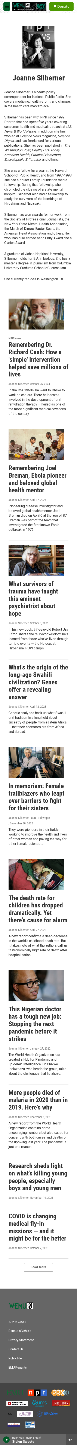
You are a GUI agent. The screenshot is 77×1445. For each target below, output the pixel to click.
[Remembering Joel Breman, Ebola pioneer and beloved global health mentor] (36, 444)
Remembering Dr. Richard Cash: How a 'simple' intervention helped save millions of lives (38, 359)
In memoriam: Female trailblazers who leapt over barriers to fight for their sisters (36, 797)
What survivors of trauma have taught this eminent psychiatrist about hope (33, 598)
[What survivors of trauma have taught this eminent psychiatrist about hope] (36, 560)
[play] (6, 1440)
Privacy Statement (21, 1340)
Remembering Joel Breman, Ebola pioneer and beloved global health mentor (38, 479)
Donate (63, 6)
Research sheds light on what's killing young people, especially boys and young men (38, 1177)
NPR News (15, 338)
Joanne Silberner (19, 384)
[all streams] (71, 1439)
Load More (38, 1267)
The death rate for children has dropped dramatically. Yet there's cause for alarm (38, 909)
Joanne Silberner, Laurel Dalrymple (29, 817)
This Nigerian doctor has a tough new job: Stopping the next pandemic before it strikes (35, 1024)
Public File (15, 1358)
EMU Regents (18, 1367)
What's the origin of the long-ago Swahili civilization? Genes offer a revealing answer (38, 682)
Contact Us (16, 1349)
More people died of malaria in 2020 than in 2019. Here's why (38, 1100)
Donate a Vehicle (20, 1331)
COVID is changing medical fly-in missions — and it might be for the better (37, 1227)
